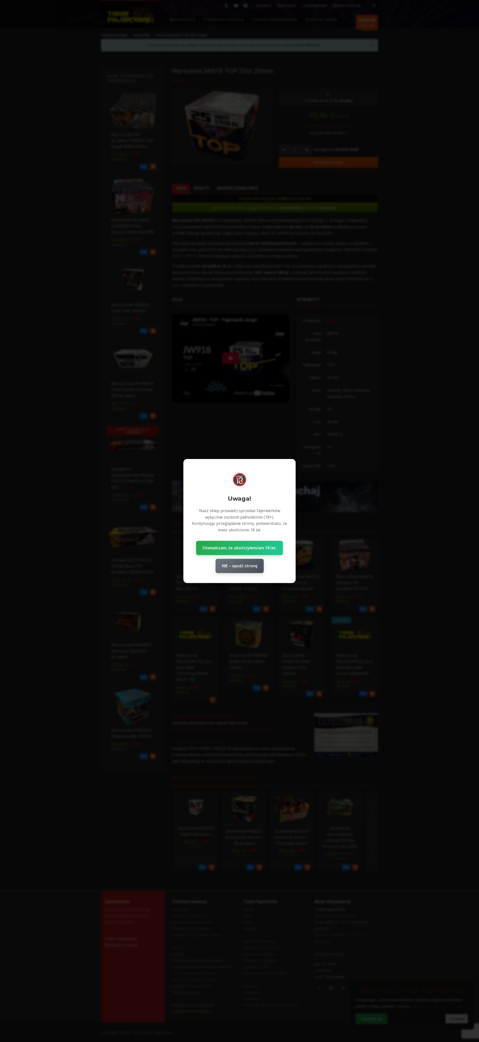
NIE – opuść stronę (239, 566)
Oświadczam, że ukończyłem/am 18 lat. (239, 548)
